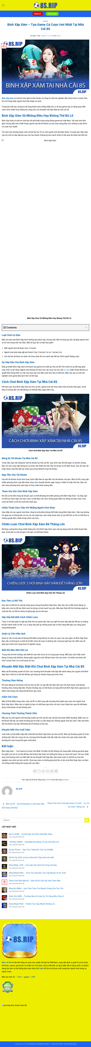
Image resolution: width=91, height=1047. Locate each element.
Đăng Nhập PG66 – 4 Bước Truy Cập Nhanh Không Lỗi (32, 904)
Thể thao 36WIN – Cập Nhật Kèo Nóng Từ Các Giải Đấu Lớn (34, 842)
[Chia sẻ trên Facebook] (39, 771)
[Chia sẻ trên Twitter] (43, 771)
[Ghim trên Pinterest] (52, 771)
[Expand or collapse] (86, 327)
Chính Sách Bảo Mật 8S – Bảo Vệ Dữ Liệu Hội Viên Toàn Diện (35, 881)
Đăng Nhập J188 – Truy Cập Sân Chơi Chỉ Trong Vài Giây (33, 865)
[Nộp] (86, 820)
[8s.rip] (45, 5)
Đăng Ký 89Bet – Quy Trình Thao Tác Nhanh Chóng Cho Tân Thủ (36, 888)
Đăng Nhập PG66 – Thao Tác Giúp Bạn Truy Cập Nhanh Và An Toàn (37, 873)
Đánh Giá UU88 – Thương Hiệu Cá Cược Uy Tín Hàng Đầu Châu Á (36, 896)
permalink (65, 780)
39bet (19, 977)
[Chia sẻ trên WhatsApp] (35, 771)
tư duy (66, 370)
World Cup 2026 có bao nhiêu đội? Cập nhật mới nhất (31, 857)
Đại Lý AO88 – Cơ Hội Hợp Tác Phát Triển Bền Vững (31, 834)
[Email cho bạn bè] (48, 771)
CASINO (45, 21)
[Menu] (3, 5)
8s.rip (59, 36)
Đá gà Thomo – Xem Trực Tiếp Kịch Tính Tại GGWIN (31, 850)
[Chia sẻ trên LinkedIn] (56, 771)
